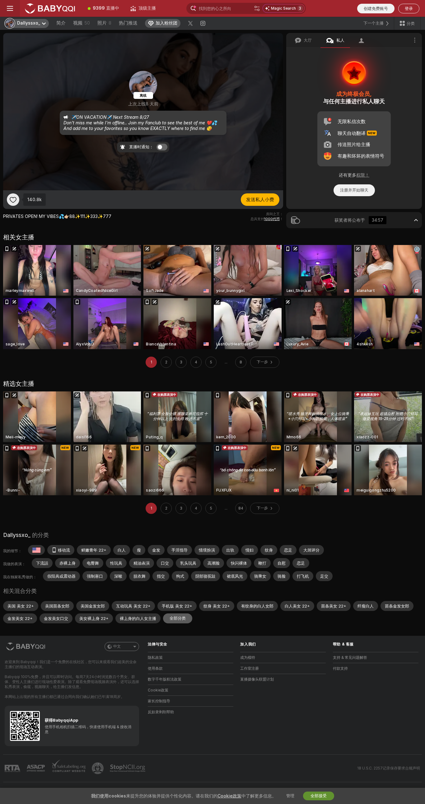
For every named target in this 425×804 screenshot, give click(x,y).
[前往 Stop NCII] (128, 768)
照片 (104, 23)
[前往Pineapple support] (98, 768)
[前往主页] (51, 8)
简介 (61, 23)
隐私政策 (155, 657)
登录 (409, 8)
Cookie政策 (158, 690)
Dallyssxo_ (16, 535)
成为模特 (247, 657)
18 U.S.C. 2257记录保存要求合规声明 (388, 768)
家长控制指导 (159, 701)
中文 (117, 646)
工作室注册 (249, 668)
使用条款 (155, 668)
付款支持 (340, 668)
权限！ (362, 175)
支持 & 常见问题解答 (350, 657)
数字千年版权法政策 (164, 679)
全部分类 (178, 618)
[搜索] (257, 8)
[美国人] (36, 550)
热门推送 (128, 23)
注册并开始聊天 (354, 190)
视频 (81, 23)
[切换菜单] (10, 8)
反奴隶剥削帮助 (161, 712)
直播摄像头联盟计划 (257, 679)
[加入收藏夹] (13, 199)
